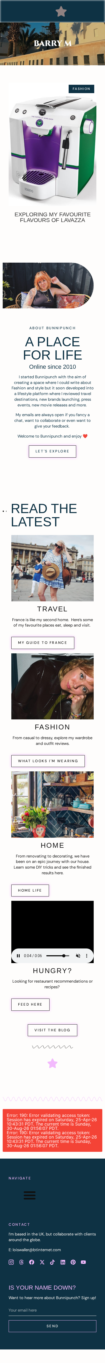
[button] (61, 11)
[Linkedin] (63, 1262)
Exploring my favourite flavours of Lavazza (53, 217)
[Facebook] (32, 1262)
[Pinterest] (73, 1262)
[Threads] (21, 1262)
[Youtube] (83, 1262)
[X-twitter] (42, 1262)
